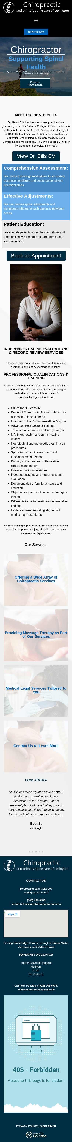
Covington (24, 946)
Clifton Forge (46, 946)
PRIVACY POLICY (27, 1126)
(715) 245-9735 (48, 985)
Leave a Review (36, 780)
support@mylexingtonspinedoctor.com (36, 903)
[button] (36, 20)
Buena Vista (60, 943)
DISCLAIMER (48, 1126)
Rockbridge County (25, 943)
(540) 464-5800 (36, 900)
